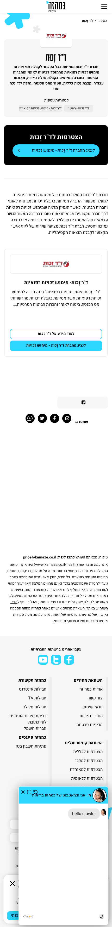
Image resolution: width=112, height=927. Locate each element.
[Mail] (66, 418)
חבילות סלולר (34, 707)
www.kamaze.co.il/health (56, 564)
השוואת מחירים (88, 680)
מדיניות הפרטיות (79, 614)
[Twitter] (42, 418)
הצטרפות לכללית (88, 752)
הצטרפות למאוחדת (86, 769)
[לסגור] (12, 883)
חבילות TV (37, 698)
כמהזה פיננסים (32, 737)
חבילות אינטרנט (32, 689)
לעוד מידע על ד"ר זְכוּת (56, 333)
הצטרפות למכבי (89, 761)
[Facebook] (54, 418)
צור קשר (95, 698)
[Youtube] (43, 660)
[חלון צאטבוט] (63, 855)
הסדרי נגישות (91, 716)
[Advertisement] (56, 492)
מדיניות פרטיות (89, 725)
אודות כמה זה (91, 689)
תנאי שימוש (92, 707)
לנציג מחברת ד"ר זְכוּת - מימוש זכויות (63, 150)
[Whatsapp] (30, 418)
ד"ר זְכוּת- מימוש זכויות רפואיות (56, 282)
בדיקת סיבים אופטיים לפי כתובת (27, 719)
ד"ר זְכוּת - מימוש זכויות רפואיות (40, 108)
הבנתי (16, 915)
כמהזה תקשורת (32, 680)
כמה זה (102, 20)
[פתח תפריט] (104, 6)
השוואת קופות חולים (84, 743)
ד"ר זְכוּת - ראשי (79, 108)
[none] (56, 264)
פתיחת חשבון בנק (31, 746)
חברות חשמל (35, 728)
